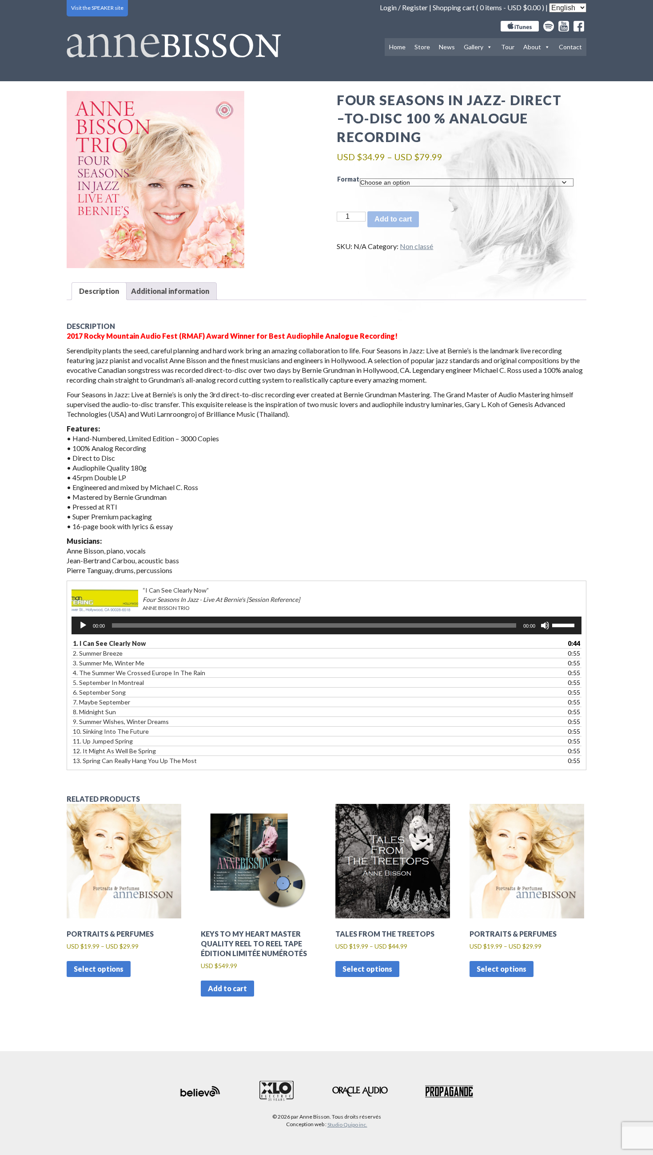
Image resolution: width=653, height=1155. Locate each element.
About (532, 47)
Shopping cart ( (456, 7)
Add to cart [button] (227, 988)
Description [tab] (99, 291)
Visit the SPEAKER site (97, 7)
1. (109, 643)
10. (111, 731)
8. (94, 712)
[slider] (564, 625)
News (447, 47)
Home (397, 47)
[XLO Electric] (276, 1091)
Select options (98, 969)
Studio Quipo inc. (347, 1124)
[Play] (83, 625)
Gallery (473, 47)
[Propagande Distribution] (449, 1091)
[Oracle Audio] (360, 1091)
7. (101, 702)
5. (108, 682)
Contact (570, 47)
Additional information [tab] (170, 291)
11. (103, 741)
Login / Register (404, 7)
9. (121, 721)
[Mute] (545, 625)
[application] (326, 625)
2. (98, 653)
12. (114, 751)
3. (108, 663)
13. (135, 760)
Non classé (416, 246)
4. (139, 672)
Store (422, 47)
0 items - (510, 7)
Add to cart (393, 219)
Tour (507, 47)
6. (99, 692)
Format (348, 179)
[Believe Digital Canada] (200, 1091)
